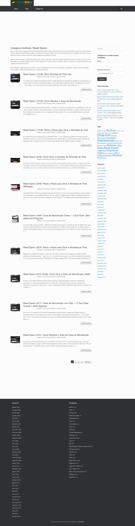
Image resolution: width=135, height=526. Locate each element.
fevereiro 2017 (101, 258)
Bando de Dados (120, 131)
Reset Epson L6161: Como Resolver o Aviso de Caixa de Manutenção (56, 334)
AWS (104, 131)
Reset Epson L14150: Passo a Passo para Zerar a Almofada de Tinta (55, 129)
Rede (100, 147)
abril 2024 (100, 207)
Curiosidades (113, 133)
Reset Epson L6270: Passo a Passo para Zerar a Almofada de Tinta (55, 247)
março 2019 (101, 227)
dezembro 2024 (102, 190)
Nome (99, 61)
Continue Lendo (86, 89)
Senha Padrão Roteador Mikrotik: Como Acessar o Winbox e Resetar (109, 116)
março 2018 (101, 238)
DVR (107, 135)
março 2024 (101, 210)
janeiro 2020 (101, 224)
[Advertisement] (67, 27)
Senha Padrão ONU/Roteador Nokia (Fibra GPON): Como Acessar (110, 98)
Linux (117, 140)
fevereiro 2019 (101, 230)
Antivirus (100, 131)
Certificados (72, 418)
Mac (121, 141)
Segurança (102, 150)
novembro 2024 (102, 193)
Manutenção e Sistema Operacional (109, 143)
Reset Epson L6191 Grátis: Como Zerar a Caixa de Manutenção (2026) (56, 274)
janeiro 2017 (101, 260)
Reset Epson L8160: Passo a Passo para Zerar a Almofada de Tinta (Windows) (55, 185)
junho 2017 (100, 249)
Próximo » (88, 362)
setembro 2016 (101, 266)
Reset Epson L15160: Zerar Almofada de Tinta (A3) (47, 74)
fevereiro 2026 (101, 171)
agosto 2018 (101, 232)
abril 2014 (100, 274)
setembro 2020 (101, 221)
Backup (110, 130)
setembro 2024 (101, 199)
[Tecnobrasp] (22, 3)
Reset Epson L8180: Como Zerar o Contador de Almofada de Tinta (54, 156)
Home (16, 9)
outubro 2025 (101, 176)
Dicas (101, 135)
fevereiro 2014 (101, 277)
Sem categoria (109, 153)
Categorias (39, 9)
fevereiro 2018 (101, 241)
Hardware (111, 137)
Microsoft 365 (101, 146)
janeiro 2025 (101, 187)
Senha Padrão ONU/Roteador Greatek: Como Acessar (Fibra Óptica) (109, 105)
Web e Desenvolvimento (108, 154)
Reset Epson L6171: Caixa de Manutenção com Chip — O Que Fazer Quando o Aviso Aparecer (55, 304)
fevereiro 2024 (101, 213)
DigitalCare (81, 522)
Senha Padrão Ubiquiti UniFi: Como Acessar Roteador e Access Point (108, 91)
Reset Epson (111, 148)
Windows (117, 155)
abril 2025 (100, 179)
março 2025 (101, 182)
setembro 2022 (101, 218)
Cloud (107, 133)
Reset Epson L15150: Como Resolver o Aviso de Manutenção (52, 100)
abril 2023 (100, 215)
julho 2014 (100, 271)
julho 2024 (100, 202)
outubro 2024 (101, 196)
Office (119, 145)
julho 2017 (100, 246)
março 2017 (101, 255)
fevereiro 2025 (101, 185)
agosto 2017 (101, 243)
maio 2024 (100, 204)
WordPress (102, 157)
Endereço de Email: (103, 70)
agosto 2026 (101, 168)
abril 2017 (100, 252)
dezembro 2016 (102, 263)
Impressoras (105, 140)
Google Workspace (75, 432)
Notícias (112, 145)
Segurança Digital (107, 151)
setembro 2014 (101, 269)
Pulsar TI (74, 522)
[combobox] (110, 48)
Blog (26, 9)
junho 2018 (100, 235)
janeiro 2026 (101, 174)
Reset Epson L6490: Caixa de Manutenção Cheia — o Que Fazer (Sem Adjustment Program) (56, 217)
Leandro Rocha (61, 76)
